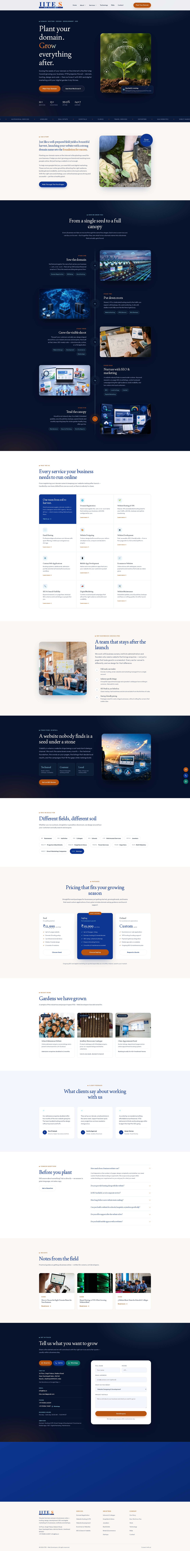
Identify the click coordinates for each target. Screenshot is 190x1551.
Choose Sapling (95, 952)
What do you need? (102, 1385)
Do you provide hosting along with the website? (107, 1186)
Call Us (60, 1363)
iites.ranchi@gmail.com (46, 1394)
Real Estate (106, 1527)
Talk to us (47, 519)
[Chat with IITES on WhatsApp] (185, 781)
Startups (105, 1534)
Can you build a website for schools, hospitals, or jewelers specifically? (115, 1207)
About (82, 5)
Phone (124, 1366)
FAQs (112, 5)
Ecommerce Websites (83, 1527)
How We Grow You (135, 1519)
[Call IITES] (185, 775)
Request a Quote (133, 952)
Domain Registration (82, 1515)
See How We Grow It (73, 89)
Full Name (99, 1366)
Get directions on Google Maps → (49, 1382)
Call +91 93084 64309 (95, 1488)
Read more (46, 1306)
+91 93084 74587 (45, 1406)
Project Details (101, 1394)
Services (92, 5)
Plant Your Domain (142, 5)
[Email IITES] (185, 769)
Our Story (133, 1515)
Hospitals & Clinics (108, 1519)
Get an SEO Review (49, 782)
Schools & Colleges (109, 1515)
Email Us (47, 1363)
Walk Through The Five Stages (53, 184)
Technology (104, 5)
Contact (120, 5)
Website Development (83, 1523)
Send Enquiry (121, 1414)
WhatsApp (74, 1363)
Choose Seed (57, 952)
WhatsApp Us (120, 1488)
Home (75, 5)
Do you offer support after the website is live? (107, 1214)
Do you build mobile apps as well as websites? (107, 1221)
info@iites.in (43, 1391)
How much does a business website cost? (105, 1168)
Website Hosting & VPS (83, 1519)
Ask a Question (47, 1188)
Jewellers (106, 1523)
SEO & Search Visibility (83, 1531)
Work (131, 1523)
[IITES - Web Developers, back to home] (51, 5)
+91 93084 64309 (45, 1403)
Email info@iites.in (72, 1488)
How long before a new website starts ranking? (107, 1200)
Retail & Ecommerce (109, 1531)
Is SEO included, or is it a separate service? (106, 1193)
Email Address (100, 1375)
